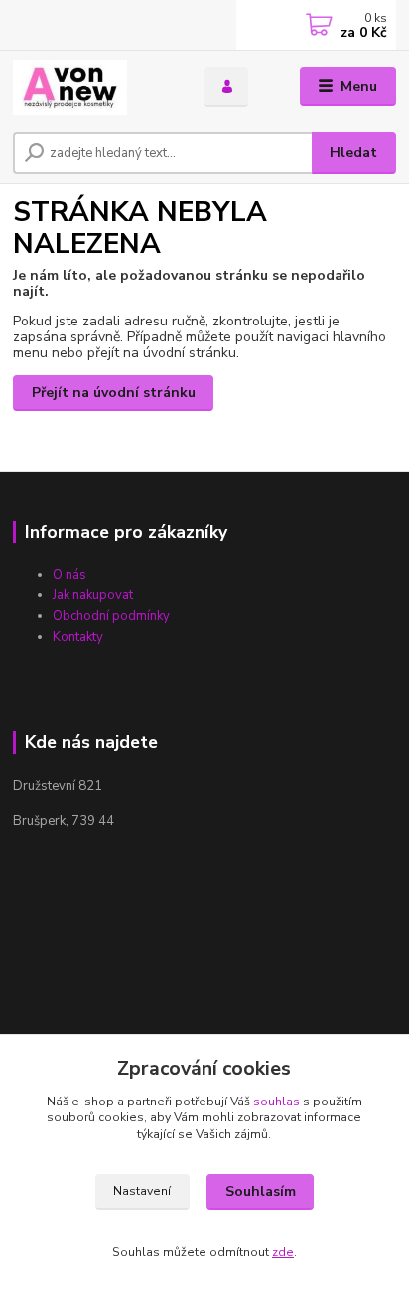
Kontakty (78, 637)
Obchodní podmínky (111, 616)
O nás (69, 574)
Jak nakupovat (93, 595)
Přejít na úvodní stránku (114, 392)
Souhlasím (260, 1191)
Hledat (353, 152)
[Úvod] (93, 87)
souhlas (276, 1101)
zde (283, 1252)
